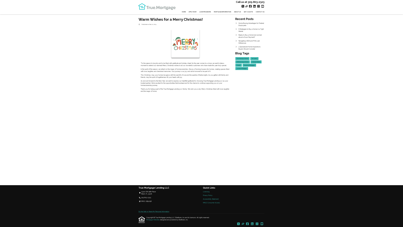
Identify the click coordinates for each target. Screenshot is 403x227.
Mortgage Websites (153, 220)
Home (184, 12)
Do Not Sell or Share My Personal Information (154, 211)
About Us (237, 12)
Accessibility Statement (211, 199)
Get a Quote (248, 12)
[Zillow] (246, 6)
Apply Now (192, 12)
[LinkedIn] (254, 6)
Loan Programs (205, 12)
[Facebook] (250, 6)
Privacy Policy (207, 195)
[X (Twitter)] (243, 6)
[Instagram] (258, 6)
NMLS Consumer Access (211, 203)
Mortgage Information (222, 12)
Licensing (206, 192)
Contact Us (260, 12)
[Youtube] (262, 6)
